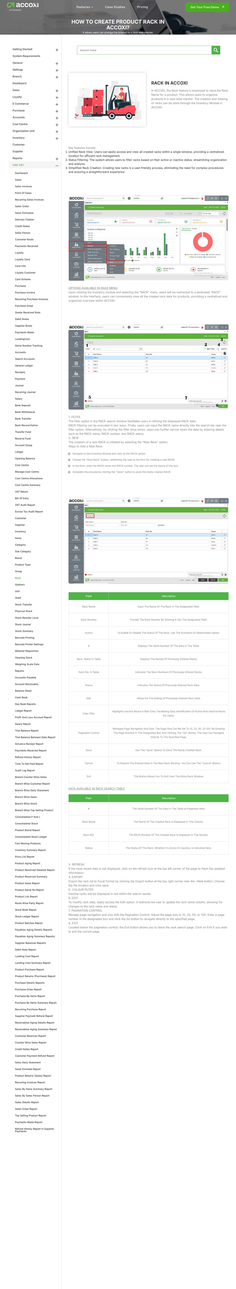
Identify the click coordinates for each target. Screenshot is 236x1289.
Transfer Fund (23, 431)
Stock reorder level (26, 617)
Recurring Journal (25, 392)
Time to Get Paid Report (29, 763)
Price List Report (24, 856)
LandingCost (22, 338)
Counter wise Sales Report (30, 1042)
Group (18, 571)
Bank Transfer (23, 418)
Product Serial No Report (29, 889)
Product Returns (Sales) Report (33, 1075)
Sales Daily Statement (28, 1062)
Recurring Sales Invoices (29, 199)
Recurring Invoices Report (30, 1082)
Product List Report (26, 896)
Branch (17, 76)
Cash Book (21, 697)
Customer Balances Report (30, 1035)
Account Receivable (26, 684)
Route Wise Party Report (29, 903)
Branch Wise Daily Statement (32, 790)
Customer (19, 144)
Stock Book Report (26, 909)
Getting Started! (22, 49)
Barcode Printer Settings (29, 644)
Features (83, 7)
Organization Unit (24, 131)
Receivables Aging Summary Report (36, 1029)
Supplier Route (23, 325)
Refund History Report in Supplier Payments (34, 1130)
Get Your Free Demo (204, 7)
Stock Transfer (23, 604)
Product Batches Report (29, 923)
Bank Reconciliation (26, 425)
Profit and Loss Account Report (33, 717)
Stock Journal (23, 624)
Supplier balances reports (30, 942)
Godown (20, 584)
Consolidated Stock (26, 823)
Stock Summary (24, 630)
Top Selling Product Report (30, 1115)
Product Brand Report (27, 830)
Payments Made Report (28, 1122)
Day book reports (25, 703)
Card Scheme (23, 279)
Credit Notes (22, 226)
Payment (20, 378)
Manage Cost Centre (27, 471)
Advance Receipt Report (29, 743)
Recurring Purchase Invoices (31, 299)
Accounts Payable (25, 677)
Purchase (19, 110)
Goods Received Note (27, 312)
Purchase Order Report (28, 989)
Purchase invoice (25, 292)
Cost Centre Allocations (29, 478)
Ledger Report (23, 710)
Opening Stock (23, 657)
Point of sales (23, 192)
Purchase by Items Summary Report (36, 1002)
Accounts (19, 117)
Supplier (18, 151)
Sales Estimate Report (28, 1069)
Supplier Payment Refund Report (34, 1015)
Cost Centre (20, 124)
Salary (18, 398)
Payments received (26, 246)
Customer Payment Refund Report (34, 1055)
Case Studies (115, 7)
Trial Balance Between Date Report (35, 737)
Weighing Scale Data (27, 664)
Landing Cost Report (27, 956)
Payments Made (24, 332)
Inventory (19, 137)
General (18, 62)
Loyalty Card (22, 259)
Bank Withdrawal (25, 411)
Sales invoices (23, 186)
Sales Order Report (26, 1108)
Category (20, 544)
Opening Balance (25, 458)
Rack (18, 577)
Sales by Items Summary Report (33, 1088)
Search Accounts (25, 358)
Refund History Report (28, 757)
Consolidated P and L (27, 816)
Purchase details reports (30, 982)
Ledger (19, 451)
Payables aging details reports (33, 929)
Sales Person (22, 232)
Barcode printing (24, 637)
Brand (18, 557)
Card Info (20, 265)
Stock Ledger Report (27, 916)
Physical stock (23, 611)
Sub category (23, 551)
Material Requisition (26, 650)
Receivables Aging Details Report (34, 1022)
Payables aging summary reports (35, 936)
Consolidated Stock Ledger (31, 836)
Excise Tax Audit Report (29, 511)
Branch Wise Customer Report (32, 783)
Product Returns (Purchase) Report (35, 976)
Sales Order (22, 206)
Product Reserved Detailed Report (35, 869)
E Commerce (21, 103)
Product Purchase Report (29, 969)
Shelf (18, 597)
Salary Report (23, 723)
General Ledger (24, 365)
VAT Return (21, 491)
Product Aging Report (27, 863)
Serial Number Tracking (28, 345)
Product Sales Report (27, 883)
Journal (19, 385)
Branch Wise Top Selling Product (34, 810)
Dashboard (19, 83)
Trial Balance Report (26, 730)
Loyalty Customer (25, 272)
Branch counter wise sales (31, 776)
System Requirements (26, 56)
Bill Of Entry (22, 498)
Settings (18, 69)
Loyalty (17, 97)
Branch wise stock (26, 803)
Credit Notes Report (26, 1049)
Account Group (23, 445)
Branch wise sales (26, 796)
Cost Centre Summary (27, 484)
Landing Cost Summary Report (32, 962)
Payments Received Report (30, 750)
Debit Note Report (25, 949)
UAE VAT (18, 165)
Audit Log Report (25, 770)
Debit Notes (22, 319)
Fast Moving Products (28, 843)
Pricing (142, 7)
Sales (16, 90)
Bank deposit (23, 405)
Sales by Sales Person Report (32, 1095)
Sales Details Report (27, 1102)
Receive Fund (23, 438)
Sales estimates (24, 212)
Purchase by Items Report (30, 996)
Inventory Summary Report (30, 850)
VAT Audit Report (25, 504)
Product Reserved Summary (31, 876)
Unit (17, 591)
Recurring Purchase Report (30, 1009)
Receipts (20, 372)
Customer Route (24, 239)
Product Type (23, 564)
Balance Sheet (23, 690)
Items (18, 538)
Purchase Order (24, 305)
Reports (17, 158)
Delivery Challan (24, 219)
